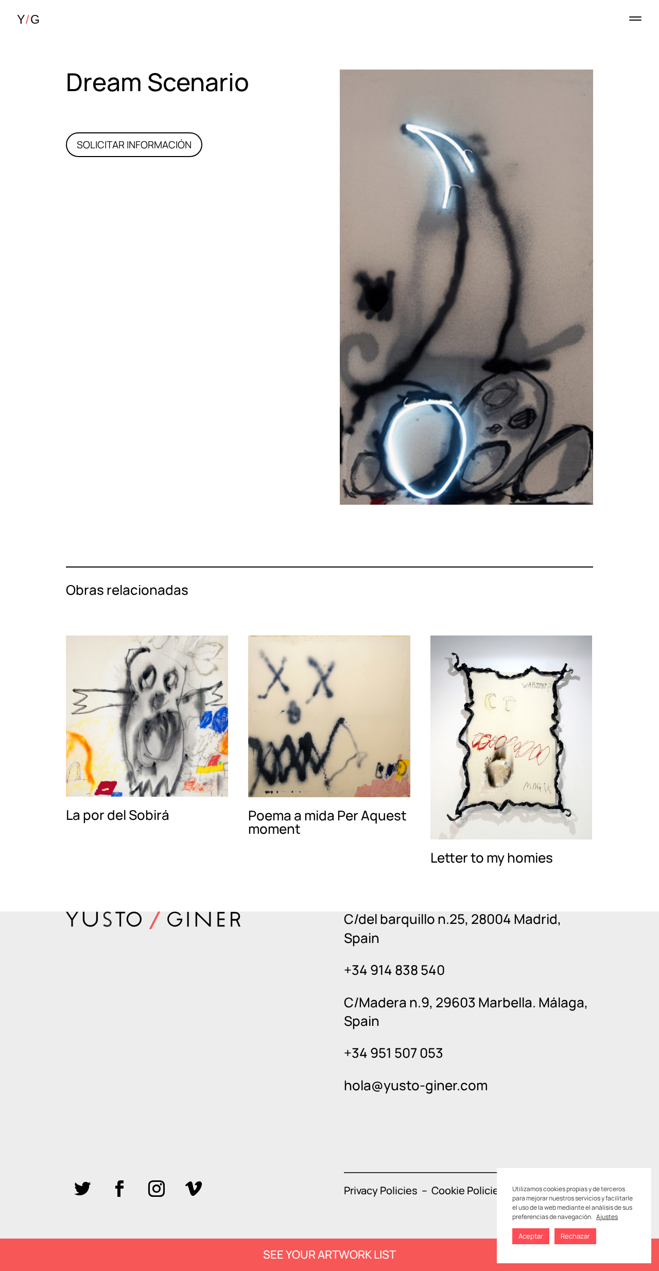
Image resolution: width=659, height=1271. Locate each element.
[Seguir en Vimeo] (193, 1188)
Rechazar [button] (575, 1236)
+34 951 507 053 (393, 1052)
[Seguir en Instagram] (156, 1188)
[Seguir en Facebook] (119, 1188)
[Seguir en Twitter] (82, 1188)
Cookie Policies (468, 1190)
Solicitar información (134, 144)
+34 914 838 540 (394, 969)
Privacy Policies (381, 1190)
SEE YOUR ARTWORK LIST (329, 1254)
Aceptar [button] (530, 1236)
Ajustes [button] (607, 1216)
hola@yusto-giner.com (416, 1085)
